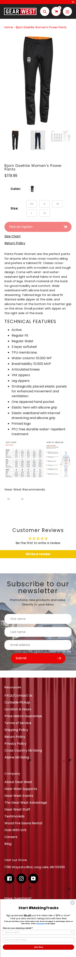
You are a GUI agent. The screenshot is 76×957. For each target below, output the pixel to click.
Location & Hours (17, 709)
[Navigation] (67, 11)
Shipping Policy (16, 729)
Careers (10, 837)
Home (8, 27)
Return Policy (14, 736)
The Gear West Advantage (25, 802)
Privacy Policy (15, 743)
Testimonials (14, 816)
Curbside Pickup (17, 702)
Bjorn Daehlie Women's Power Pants (41, 27)
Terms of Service (17, 723)
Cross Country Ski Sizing (23, 750)
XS (31, 204)
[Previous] (8, 499)
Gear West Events (18, 795)
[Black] (32, 189)
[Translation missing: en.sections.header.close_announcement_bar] (73, 2)
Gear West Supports (20, 788)
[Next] (21, 499)
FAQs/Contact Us (18, 695)
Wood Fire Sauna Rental (23, 823)
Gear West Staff (17, 809)
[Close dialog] (72, 902)
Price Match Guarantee (23, 716)
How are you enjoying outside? (18, 928)
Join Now (38, 947)
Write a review (38, 554)
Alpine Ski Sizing (16, 757)
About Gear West (18, 782)
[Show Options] (72, 932)
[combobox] (38, 932)
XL (44, 213)
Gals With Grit (15, 830)
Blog (7, 843)
